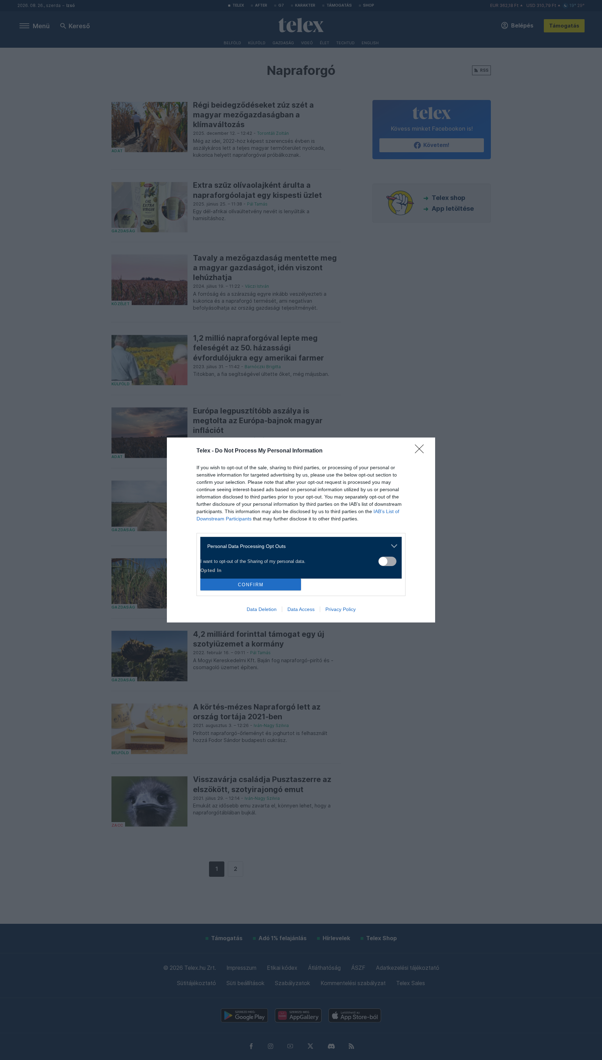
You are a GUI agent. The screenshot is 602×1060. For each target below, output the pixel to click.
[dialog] (301, 530)
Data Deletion (262, 609)
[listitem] (298, 546)
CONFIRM (251, 584)
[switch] (387, 561)
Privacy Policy (340, 609)
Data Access (301, 609)
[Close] (421, 451)
